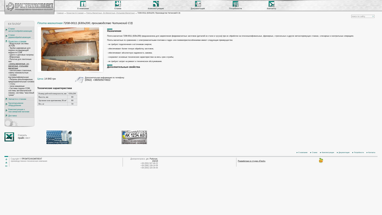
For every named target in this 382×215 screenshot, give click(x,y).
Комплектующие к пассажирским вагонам (18, 110)
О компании (302, 152)
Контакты (371, 152)
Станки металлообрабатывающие (20, 30)
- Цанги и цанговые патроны (21, 55)
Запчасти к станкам (17, 99)
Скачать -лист (24, 136)
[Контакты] (270, 9)
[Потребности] (236, 9)
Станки (314, 152)
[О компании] (83, 9)
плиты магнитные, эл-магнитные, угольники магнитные (110, 13)
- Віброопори (14, 57)
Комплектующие (328, 152)
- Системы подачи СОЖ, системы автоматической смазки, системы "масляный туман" (21, 91)
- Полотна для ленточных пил (19, 60)
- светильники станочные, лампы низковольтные (20, 71)
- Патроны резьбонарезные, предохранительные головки (21, 80)
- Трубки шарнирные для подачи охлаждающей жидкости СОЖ (19, 50)
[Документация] (197, 9)
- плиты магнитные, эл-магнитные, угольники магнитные (18, 66)
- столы (11, 84)
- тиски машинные (16, 86)
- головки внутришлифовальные (18, 76)
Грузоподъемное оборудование (15, 104)
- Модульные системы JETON (18, 44)
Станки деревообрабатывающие (19, 36)
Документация (344, 152)
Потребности (359, 152)
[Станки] (117, 9)
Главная (60, 13)
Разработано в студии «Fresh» (251, 161)
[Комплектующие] (155, 9)
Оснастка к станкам (75, 13)
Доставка (12, 116)
